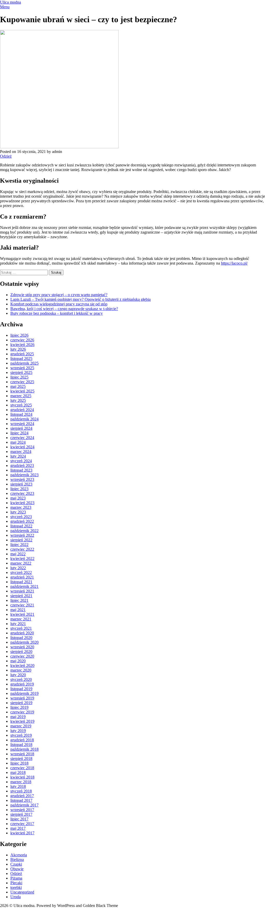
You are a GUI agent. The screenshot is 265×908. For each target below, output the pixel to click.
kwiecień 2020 (22, 665)
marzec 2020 (20, 670)
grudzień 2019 (22, 684)
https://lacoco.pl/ (234, 263)
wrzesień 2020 (22, 647)
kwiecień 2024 (22, 447)
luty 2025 (18, 400)
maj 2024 (18, 442)
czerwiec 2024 (22, 437)
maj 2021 (18, 609)
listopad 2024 (21, 414)
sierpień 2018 (21, 758)
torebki (16, 887)
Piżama (16, 878)
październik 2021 (24, 586)
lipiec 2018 (19, 763)
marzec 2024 (20, 451)
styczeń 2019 (21, 735)
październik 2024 (24, 419)
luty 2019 (18, 730)
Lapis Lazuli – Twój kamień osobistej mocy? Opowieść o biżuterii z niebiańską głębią (80, 299)
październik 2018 (24, 749)
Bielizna (17, 859)
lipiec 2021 (19, 600)
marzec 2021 (20, 619)
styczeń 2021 (21, 628)
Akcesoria (18, 855)
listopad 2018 (21, 744)
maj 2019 (18, 716)
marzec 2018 (20, 782)
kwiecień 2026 (22, 344)
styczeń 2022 (21, 572)
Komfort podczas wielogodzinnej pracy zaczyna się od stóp (58, 304)
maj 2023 (18, 498)
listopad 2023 (21, 470)
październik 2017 (24, 805)
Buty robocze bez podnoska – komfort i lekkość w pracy (56, 313)
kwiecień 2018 (22, 777)
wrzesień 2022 (22, 535)
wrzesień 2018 (22, 754)
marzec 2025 (20, 396)
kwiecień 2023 (22, 503)
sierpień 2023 (21, 484)
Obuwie (17, 869)
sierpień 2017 (21, 814)
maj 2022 (18, 554)
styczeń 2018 (21, 791)
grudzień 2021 (22, 577)
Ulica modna (10, 2)
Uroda (15, 897)
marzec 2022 (20, 563)
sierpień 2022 (21, 540)
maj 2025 (18, 386)
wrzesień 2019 (22, 698)
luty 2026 (18, 349)
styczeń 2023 (21, 516)
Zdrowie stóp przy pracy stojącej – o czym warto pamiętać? (58, 295)
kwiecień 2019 (22, 721)
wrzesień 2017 (22, 809)
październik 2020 (24, 642)
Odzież (6, 156)
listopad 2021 (21, 582)
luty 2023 (18, 512)
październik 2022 (24, 530)
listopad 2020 (21, 637)
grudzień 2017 (22, 796)
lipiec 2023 (19, 489)
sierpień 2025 (21, 372)
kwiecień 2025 (22, 391)
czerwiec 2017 (22, 823)
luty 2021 (18, 623)
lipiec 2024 (19, 433)
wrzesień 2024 (22, 423)
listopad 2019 (21, 689)
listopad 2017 (21, 800)
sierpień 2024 (21, 428)
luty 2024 (18, 456)
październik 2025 (24, 363)
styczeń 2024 (21, 461)
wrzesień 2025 (22, 368)
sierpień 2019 (21, 703)
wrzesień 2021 (22, 591)
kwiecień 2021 (22, 614)
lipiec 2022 (19, 544)
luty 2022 (18, 568)
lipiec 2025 (19, 377)
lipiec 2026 (19, 335)
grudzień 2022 (22, 521)
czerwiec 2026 (22, 340)
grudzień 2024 (22, 409)
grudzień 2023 (22, 465)
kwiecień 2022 (22, 558)
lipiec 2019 (19, 707)
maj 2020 (18, 661)
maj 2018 (18, 772)
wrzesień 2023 (22, 479)
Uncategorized (22, 892)
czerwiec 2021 (22, 605)
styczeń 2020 (21, 679)
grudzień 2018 (22, 740)
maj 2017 (18, 828)
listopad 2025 (21, 358)
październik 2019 (24, 693)
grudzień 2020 (22, 633)
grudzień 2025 (22, 354)
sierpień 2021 (21, 596)
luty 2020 (18, 675)
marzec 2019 (20, 726)
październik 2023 (24, 475)
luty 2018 (18, 786)
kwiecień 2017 (22, 833)
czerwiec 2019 (22, 712)
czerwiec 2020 (22, 656)
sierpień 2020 (21, 651)
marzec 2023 (20, 507)
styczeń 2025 (21, 405)
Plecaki (16, 883)
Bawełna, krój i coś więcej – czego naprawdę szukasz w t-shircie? (64, 308)
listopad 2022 (21, 526)
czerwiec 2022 (22, 549)
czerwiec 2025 (22, 382)
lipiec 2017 (19, 819)
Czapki (16, 864)
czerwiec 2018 (22, 768)
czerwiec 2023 (22, 493)
